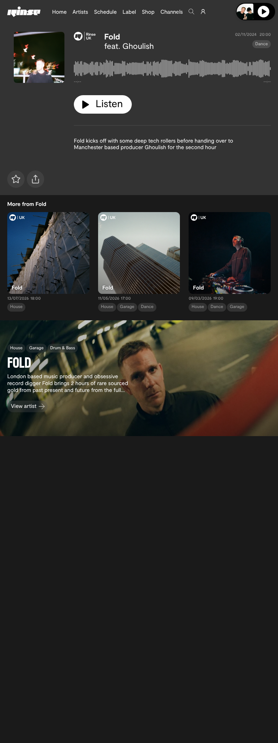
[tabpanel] (172, 70)
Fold (112, 36)
